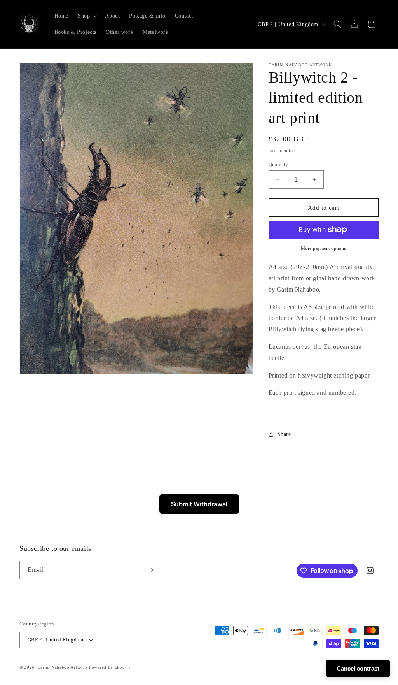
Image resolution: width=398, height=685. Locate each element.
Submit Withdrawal (199, 504)
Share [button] (284, 434)
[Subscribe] (150, 570)
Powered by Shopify (110, 667)
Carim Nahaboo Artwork (63, 667)
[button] (86, 16)
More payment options (323, 248)
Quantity (278, 164)
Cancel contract (358, 668)
